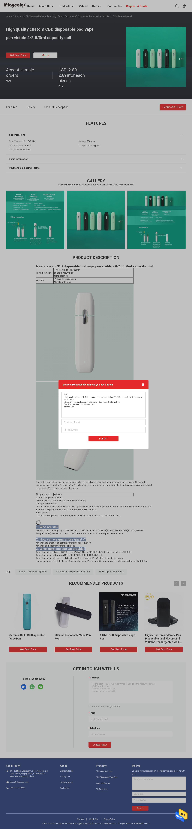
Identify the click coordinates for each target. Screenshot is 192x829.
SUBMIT (103, 438)
